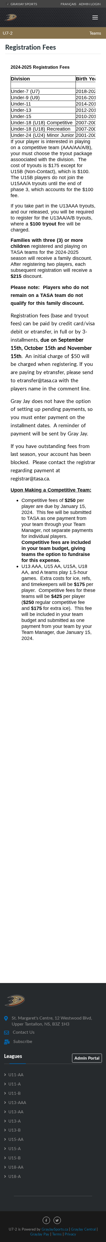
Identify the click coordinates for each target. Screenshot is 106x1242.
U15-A (14, 1148)
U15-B (14, 1157)
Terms (57, 1234)
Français (69, 4)
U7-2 (8, 33)
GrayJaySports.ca (55, 1229)
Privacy (70, 1234)
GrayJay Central (83, 1229)
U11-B (14, 1093)
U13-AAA (17, 1102)
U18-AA (15, 1167)
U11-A (14, 1084)
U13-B (14, 1130)
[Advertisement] (53, 776)
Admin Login (90, 4)
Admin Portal (86, 1058)
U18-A (14, 1176)
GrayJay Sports (23, 4)
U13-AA (15, 1111)
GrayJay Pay (39, 1234)
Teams (95, 33)
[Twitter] (57, 1220)
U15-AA (15, 1139)
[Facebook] (46, 1220)
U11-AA (15, 1074)
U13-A (14, 1121)
